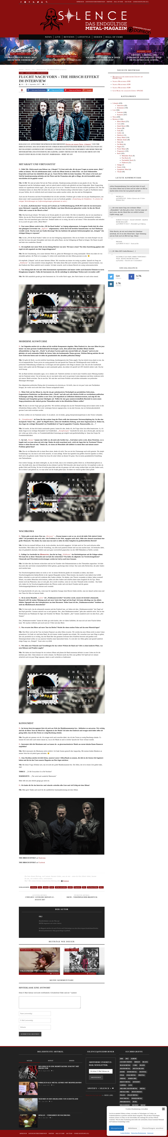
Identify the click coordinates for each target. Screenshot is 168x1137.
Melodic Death (122, 140)
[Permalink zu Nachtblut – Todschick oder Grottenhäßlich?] (112, 258)
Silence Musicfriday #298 (121, 88)
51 (53, 1085)
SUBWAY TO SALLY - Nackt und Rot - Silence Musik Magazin (132, 221)
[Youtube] (42, 2)
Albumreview (44, 554)
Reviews (73, 56)
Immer (71, 1060)
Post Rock (125, 158)
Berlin (137, 1062)
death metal (125, 1068)
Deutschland (138, 1068)
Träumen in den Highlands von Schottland (58, 1099)
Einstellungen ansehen (153, 1128)
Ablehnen (132, 1128)
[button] (163, 1109)
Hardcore (120, 135)
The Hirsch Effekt (92, 887)
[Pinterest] (29, 2)
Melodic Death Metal (128, 1088)
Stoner (119, 167)
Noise (119, 142)
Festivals (120, 112)
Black (145, 1062)
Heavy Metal (121, 137)
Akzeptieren (116, 1128)
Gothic (98, 54)
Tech (84, 887)
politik (70, 887)
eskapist (46, 887)
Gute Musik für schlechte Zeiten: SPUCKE (128, 91)
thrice (101, 887)
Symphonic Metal (123, 169)
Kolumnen (120, 108)
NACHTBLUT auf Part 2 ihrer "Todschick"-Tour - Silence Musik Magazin (131, 257)
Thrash (119, 172)
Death (142, 1065)
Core (13, 54)
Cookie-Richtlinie (125, 1133)
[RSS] (33, 2)
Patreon (66, 881)
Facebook (42, 862)
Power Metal (121, 149)
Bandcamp (42, 858)
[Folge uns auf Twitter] (111, 277)
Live (28, 54)
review (135, 1105)
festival (143, 1072)
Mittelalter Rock (60, 56)
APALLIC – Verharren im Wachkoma (54, 1115)
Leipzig (123, 1085)
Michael (119, 241)
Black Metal (121, 121)
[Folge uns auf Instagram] (111, 284)
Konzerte (21, 54)
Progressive (42, 73)
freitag (141, 1075)
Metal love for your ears (93, 1095)
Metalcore (124, 1092)
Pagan (119, 146)
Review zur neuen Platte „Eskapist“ (79, 144)
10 (51, 1101)
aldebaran (33, 887)
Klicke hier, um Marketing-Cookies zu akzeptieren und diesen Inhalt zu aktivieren (61, 309)
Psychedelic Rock (127, 160)
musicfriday (137, 1092)
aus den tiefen (126, 1062)
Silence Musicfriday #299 (121, 84)
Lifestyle (115, 103)
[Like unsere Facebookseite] (131, 277)
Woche (29, 1060)
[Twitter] (38, 2)
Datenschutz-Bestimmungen (138, 1133)
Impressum (150, 1133)
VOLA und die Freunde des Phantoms (39, 971)
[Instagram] (25, 2)
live (130, 1085)
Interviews (30, 73)
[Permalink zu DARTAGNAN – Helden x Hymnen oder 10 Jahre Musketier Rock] (112, 197)
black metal (125, 1065)
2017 (127, 1058)
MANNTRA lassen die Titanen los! (61, 60)
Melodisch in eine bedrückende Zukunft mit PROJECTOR (128, 77)
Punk (135, 1102)
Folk (49, 56)
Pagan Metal (133, 1095)
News (114, 117)
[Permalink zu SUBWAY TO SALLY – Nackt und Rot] (112, 243)
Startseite (21, 69)
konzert (136, 1082)
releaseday (125, 1105)
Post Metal (124, 1098)
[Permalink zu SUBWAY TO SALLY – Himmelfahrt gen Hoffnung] (112, 221)
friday (122, 1078)
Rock (118, 153)
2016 (121, 1058)
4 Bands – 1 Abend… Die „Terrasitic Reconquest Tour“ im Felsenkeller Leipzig (144, 57)
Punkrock (125, 162)
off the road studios (61, 887)
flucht (51, 887)
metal (142, 1088)
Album (133, 1058)
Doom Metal (132, 1072)
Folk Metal (131, 1075)
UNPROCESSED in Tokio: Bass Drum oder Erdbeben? (21, 58)
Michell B (119, 196)
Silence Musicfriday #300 (121, 81)
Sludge (119, 165)
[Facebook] (21, 2)
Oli (22, 84)
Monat (50, 1060)
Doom (119, 128)
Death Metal (121, 126)
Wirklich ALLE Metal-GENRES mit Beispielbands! (60, 1083)
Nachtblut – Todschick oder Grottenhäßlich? (103, 58)
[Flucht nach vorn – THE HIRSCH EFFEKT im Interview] (61, 119)
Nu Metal (120, 144)
